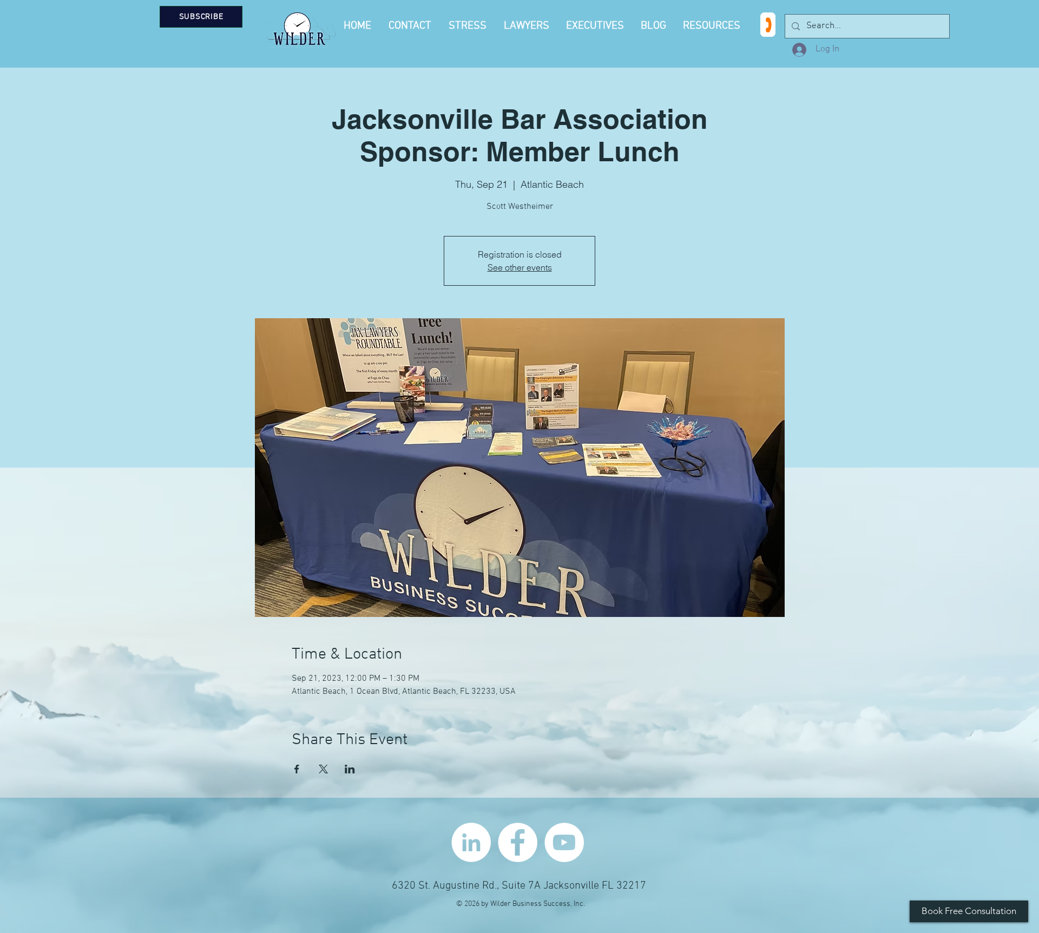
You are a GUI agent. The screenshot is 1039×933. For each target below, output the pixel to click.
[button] (713, 26)
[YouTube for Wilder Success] (564, 842)
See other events (520, 267)
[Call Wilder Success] (767, 24)
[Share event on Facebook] (297, 769)
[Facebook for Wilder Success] (517, 842)
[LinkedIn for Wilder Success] (471, 842)
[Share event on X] (323, 769)
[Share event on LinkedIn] (350, 769)
